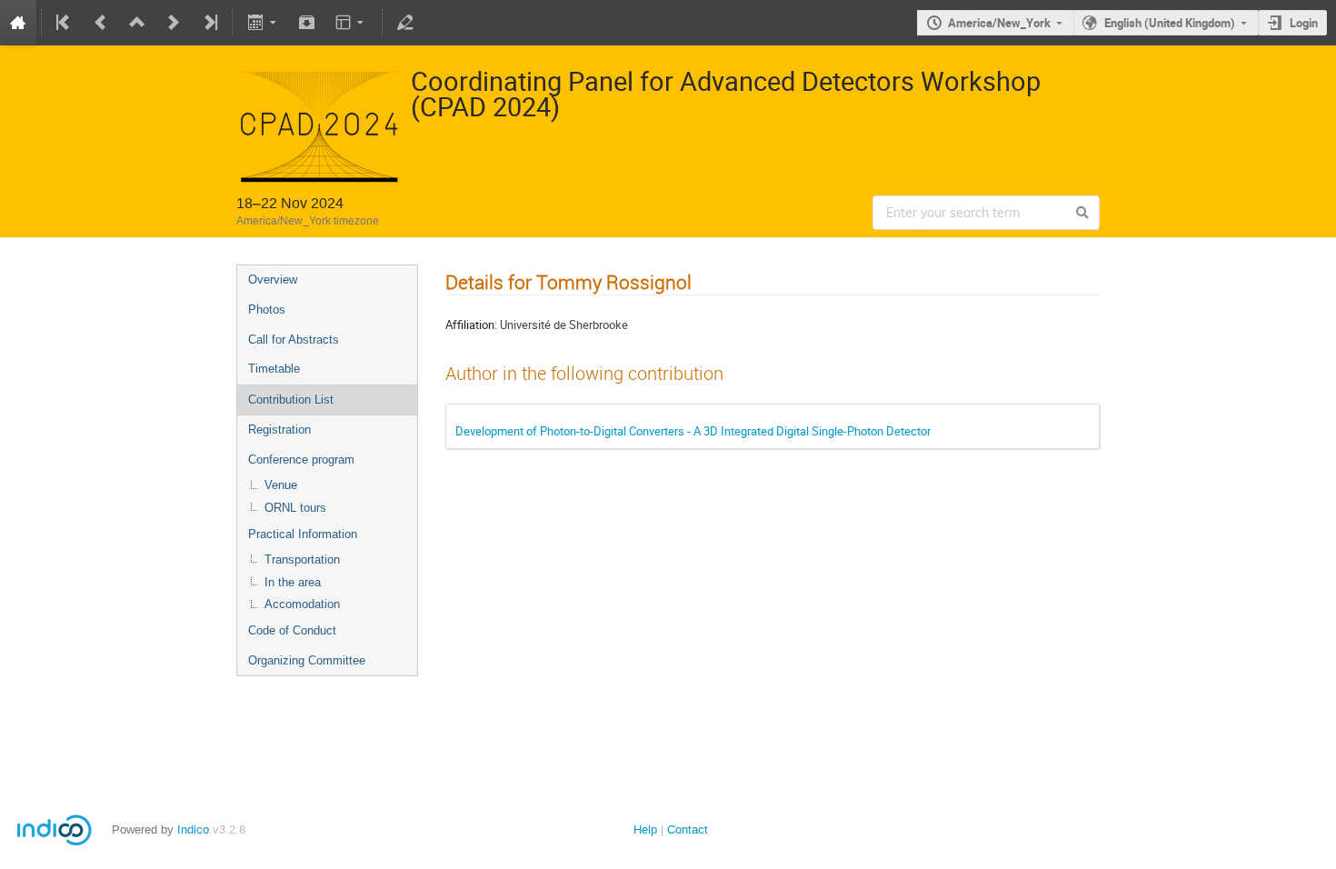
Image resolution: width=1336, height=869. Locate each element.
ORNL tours (295, 507)
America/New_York (999, 23)
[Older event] (101, 22)
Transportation (302, 559)
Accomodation (302, 604)
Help (645, 829)
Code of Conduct (292, 630)
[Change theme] (351, 22)
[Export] (263, 22)
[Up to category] (137, 22)
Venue (280, 485)
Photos (266, 309)
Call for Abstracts (293, 339)
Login (1304, 23)
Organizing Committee (306, 660)
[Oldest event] (64, 22)
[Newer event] (173, 22)
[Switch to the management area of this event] (405, 22)
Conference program (301, 459)
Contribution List (291, 399)
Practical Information (302, 534)
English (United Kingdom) (1169, 23)
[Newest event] (209, 22)
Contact (687, 829)
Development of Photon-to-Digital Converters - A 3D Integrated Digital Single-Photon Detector (693, 431)
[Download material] (307, 22)
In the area (292, 582)
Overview (272, 279)
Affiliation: (471, 324)
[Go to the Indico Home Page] (18, 22)
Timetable (274, 368)
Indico (193, 829)
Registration (279, 429)
